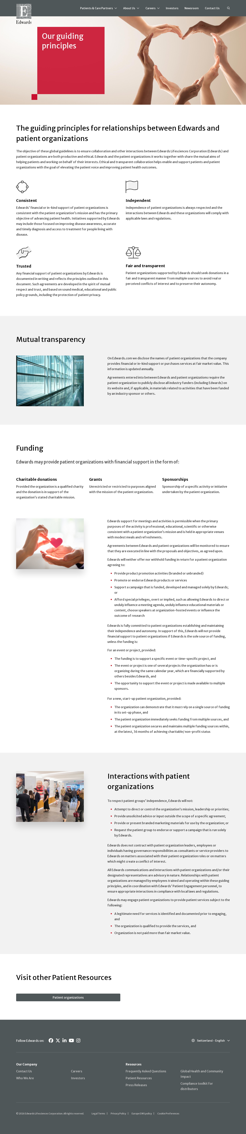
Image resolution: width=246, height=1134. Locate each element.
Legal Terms (98, 1113)
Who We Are (25, 1078)
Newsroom (191, 8)
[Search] (228, 8)
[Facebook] (51, 1040)
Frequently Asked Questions (146, 1071)
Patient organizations (68, 997)
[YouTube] (71, 1040)
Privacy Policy (118, 1113)
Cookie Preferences (168, 1113)
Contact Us (212, 8)
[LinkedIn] (64, 1040)
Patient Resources (139, 1078)
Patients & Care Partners (96, 8)
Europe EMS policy (142, 1113)
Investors (172, 8)
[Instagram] (78, 1040)
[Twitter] (58, 1040)
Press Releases (136, 1085)
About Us (129, 8)
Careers (150, 8)
